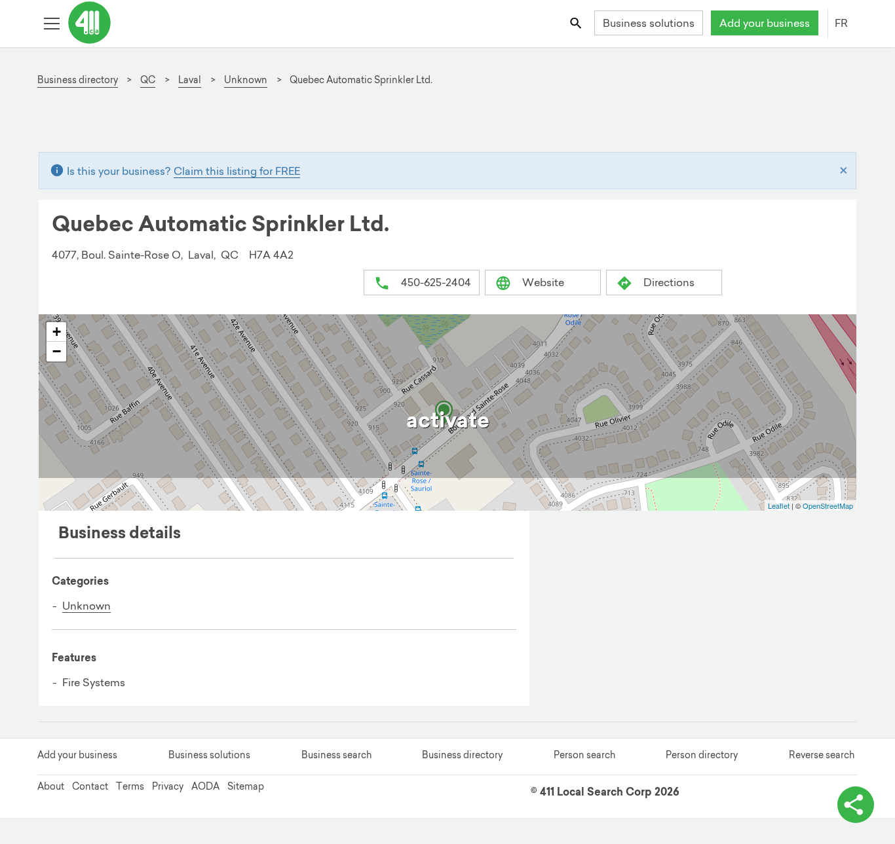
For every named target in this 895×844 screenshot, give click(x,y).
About (50, 786)
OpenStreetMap (828, 505)
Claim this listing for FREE (237, 170)
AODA (205, 786)
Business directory (462, 755)
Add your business (764, 22)
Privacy (167, 786)
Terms (130, 786)
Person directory (702, 755)
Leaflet (779, 505)
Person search (584, 755)
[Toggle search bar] (576, 22)
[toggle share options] (855, 804)
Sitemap (245, 786)
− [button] (56, 351)
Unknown (86, 605)
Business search (336, 755)
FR (841, 22)
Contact (90, 786)
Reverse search (821, 755)
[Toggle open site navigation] (51, 22)
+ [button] (56, 331)
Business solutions (649, 22)
